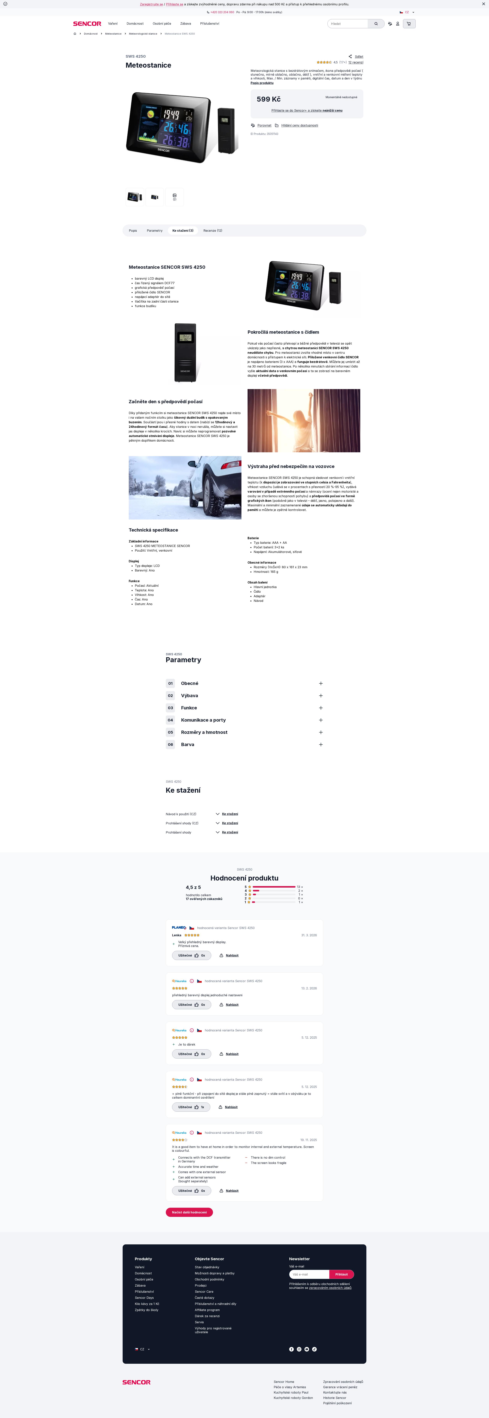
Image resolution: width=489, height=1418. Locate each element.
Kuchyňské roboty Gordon (293, 1398)
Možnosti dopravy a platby (215, 1273)
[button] (191, 955)
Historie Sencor (334, 1398)
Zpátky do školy (146, 1310)
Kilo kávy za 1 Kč (147, 1304)
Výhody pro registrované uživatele (213, 1330)
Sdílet (359, 56)
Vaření (139, 1267)
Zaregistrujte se (151, 4)
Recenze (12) (212, 230)
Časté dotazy (204, 1298)
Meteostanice (113, 33)
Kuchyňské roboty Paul (291, 1392)
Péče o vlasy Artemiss (290, 1387)
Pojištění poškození (337, 1403)
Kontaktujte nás (335, 1392)
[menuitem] (112, 23)
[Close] (483, 4)
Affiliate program (207, 1310)
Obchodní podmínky (209, 1279)
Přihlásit (341, 1274)
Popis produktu (262, 83)
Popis (133, 230)
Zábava (140, 1285)
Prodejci (200, 1285)
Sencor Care (204, 1291)
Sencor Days (144, 1298)
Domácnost (91, 33)
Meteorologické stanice (143, 33)
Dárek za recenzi (207, 1316)
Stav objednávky (207, 1267)
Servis (199, 1322)
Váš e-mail (296, 1266)
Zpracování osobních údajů (343, 1382)
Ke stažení (230, 814)
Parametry (155, 230)
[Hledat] (376, 23)
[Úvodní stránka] (74, 33)
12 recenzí (355, 62)
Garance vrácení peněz (340, 1387)
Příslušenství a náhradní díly (215, 1304)
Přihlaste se (174, 4)
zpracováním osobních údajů (330, 1288)
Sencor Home (284, 1382)
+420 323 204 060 (222, 12)
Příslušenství (144, 1291)
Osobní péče (144, 1279)
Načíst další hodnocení (189, 1212)
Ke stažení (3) (182, 230)
